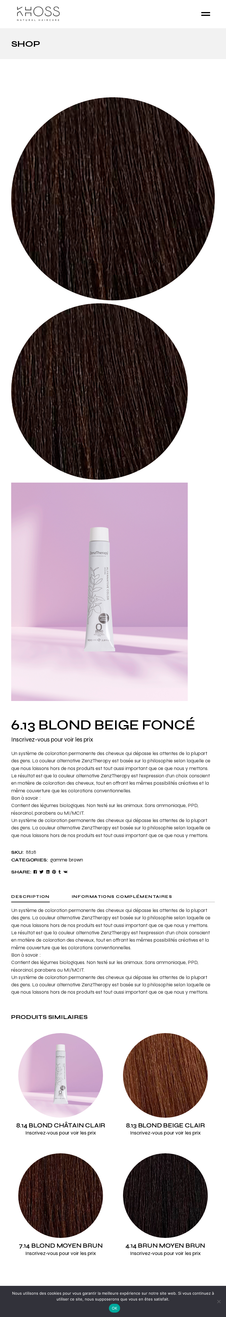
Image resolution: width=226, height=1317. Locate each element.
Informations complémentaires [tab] (122, 896)
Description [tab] (30, 896)
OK (114, 1308)
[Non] (219, 1301)
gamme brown (66, 860)
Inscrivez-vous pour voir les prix (52, 739)
